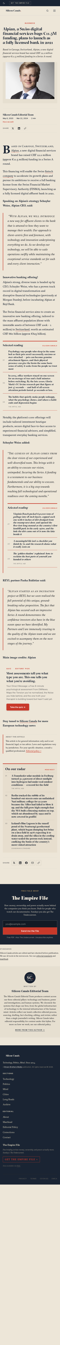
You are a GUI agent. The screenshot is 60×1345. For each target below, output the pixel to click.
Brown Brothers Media (13, 1067)
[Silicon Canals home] (13, 10)
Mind (5, 1089)
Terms (33, 1179)
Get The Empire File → (21, 1159)
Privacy (23, 1179)
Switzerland (22, 329)
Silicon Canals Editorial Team (18, 114)
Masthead (7, 1122)
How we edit (8, 122)
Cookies (44, 1179)
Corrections (9, 1132)
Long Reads (8, 1099)
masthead (4, 959)
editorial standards (44, 956)
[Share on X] (13, 128)
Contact (7, 1137)
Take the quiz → (18, 707)
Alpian (15, 150)
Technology (8, 1079)
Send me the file (30, 931)
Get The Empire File (20, 3)
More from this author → (30, 1030)
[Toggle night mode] (4, 3)
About (6, 1117)
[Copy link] (25, 128)
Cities (6, 1094)
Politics (6, 1084)
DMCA (54, 1179)
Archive (6, 1104)
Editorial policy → (33, 750)
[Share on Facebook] (26, 862)
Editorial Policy (10, 1127)
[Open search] (47, 10)
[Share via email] (32, 862)
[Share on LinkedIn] (19, 128)
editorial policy (44, 1024)
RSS (18, 1166)
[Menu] (54, 10)
